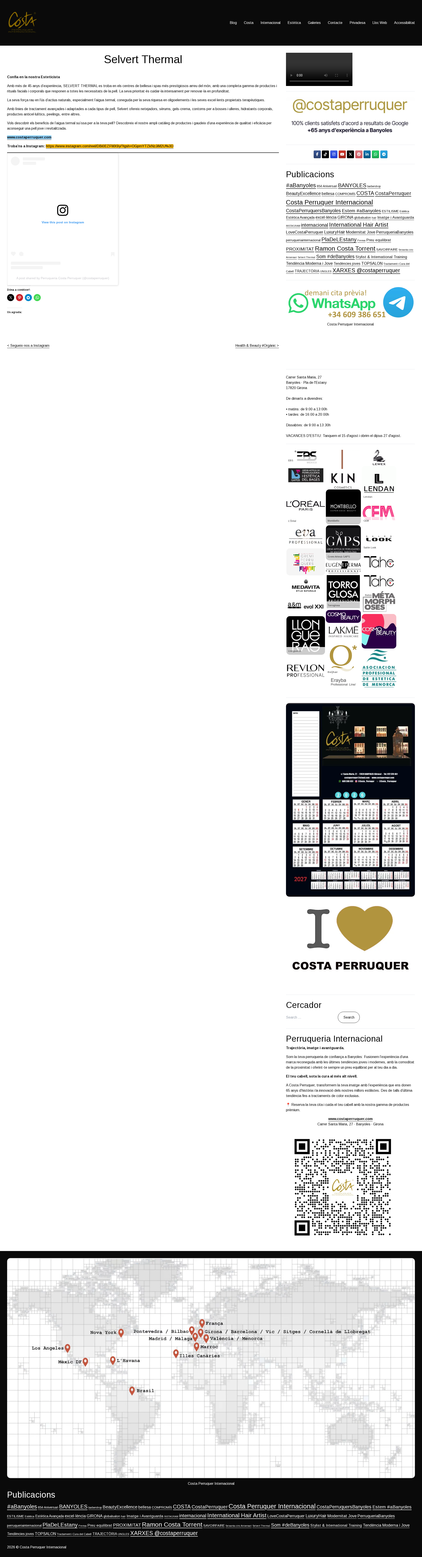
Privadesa (357, 23)
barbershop (374, 186)
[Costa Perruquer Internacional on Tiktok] (325, 154)
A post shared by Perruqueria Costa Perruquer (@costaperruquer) (62, 278)
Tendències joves (347, 263)
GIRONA (345, 217)
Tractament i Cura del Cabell (74, 1534)
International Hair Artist (358, 225)
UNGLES (326, 271)
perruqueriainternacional (303, 240)
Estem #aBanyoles (361, 210)
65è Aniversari (327, 186)
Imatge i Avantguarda (395, 217)
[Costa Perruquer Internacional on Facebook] (317, 154)
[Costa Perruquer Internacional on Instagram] (333, 154)
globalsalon (362, 217)
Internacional (270, 23)
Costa (248, 23)
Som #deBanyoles (335, 256)
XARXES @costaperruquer (366, 270)
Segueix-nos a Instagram (29, 345)
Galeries (314, 23)
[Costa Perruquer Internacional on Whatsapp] (375, 154)
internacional (314, 225)
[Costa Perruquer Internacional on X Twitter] (350, 154)
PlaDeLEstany (338, 239)
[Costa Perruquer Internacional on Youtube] (342, 154)
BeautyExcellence (303, 193)
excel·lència (325, 217)
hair (374, 217)
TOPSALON (372, 263)
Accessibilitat (404, 23)
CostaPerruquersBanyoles (313, 210)
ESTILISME (390, 211)
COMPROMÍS (345, 194)
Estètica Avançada (300, 217)
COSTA (365, 193)
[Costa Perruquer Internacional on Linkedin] (367, 154)
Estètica (294, 23)
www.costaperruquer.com (29, 137)
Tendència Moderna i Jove (309, 263)
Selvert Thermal (306, 257)
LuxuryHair (334, 232)
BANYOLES (352, 185)
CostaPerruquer (393, 193)
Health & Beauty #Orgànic (255, 345)
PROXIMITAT (300, 249)
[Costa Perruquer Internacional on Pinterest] (358, 154)
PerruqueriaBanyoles (394, 232)
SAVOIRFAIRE (387, 249)
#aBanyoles (301, 185)
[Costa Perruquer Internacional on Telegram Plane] (383, 154)
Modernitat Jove (360, 232)
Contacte (335, 23)
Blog (233, 23)
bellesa (328, 193)
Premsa (361, 240)
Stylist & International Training (381, 257)
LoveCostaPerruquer (304, 232)
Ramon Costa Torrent (345, 248)
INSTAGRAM (293, 225)
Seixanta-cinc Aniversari (239, 1525)
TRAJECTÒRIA (307, 271)
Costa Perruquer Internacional (329, 202)
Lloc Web (379, 23)
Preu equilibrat (378, 240)
